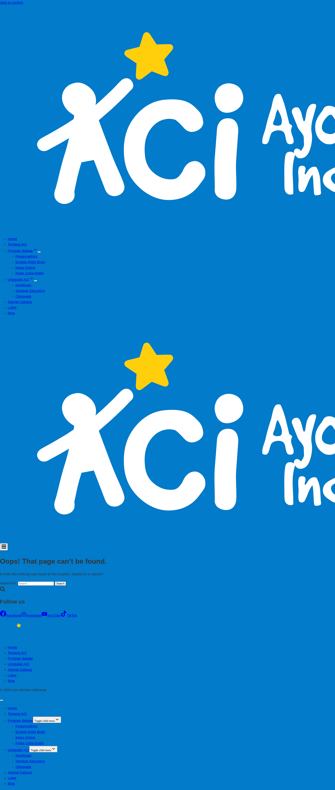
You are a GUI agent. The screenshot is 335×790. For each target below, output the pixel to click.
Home (12, 239)
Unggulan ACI (18, 664)
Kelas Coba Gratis (30, 273)
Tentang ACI (17, 244)
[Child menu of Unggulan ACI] (35, 280)
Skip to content (11, 3)
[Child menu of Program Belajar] (39, 252)
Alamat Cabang (20, 302)
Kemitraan (23, 285)
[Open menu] (4, 546)
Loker (12, 308)
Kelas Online (25, 268)
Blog (11, 313)
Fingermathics (26, 256)
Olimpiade (23, 296)
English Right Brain (30, 262)
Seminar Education (30, 291)
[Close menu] (1, 700)
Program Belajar (20, 658)
